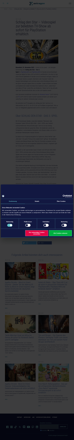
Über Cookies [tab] (61, 201)
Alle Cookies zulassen (60, 233)
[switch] (28, 225)
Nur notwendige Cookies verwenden (36, 233)
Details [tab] (37, 201)
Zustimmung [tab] (13, 201)
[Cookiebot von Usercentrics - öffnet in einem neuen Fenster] (64, 196)
